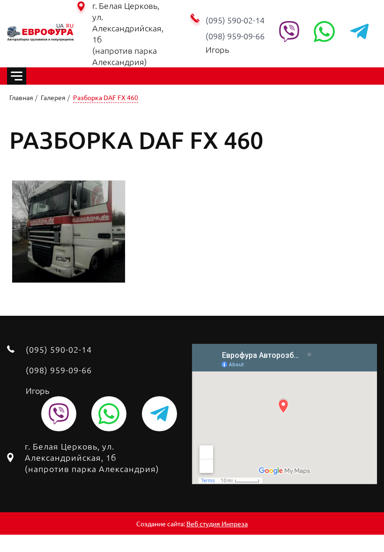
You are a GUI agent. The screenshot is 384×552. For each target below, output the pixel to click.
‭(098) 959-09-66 (235, 35)
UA (60, 25)
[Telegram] (359, 31)
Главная (21, 97)
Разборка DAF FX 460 (105, 97)
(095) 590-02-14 (235, 20)
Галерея (53, 97)
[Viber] (289, 31)
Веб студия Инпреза (217, 523)
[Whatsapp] (324, 31)
